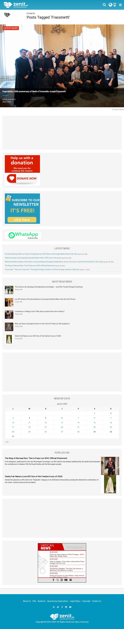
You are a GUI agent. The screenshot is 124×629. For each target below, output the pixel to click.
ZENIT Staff (6, 102)
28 (78, 432)
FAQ (34, 601)
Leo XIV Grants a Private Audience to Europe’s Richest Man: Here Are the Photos (45, 299)
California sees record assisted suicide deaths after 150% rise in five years (33, 258)
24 (13, 432)
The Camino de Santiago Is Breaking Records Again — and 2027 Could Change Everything (49, 287)
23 (111, 427)
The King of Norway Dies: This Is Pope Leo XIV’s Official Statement (30, 266)
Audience (42, 601)
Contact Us (96, 601)
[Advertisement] (62, 133)
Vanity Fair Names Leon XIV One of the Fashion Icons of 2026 (38, 336)
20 (62, 427)
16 (111, 423)
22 (95, 427)
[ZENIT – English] (35, 5)
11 (29, 423)
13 (62, 423)
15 (95, 423)
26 (46, 432)
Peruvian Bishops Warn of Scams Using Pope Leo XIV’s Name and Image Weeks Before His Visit (41, 254)
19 (46, 427)
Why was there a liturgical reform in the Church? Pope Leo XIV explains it (42, 324)
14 (78, 423)
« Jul (6, 442)
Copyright (86, 601)
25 (29, 432)
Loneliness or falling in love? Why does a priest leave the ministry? (40, 311)
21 (78, 427)
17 (13, 427)
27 (62, 432)
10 (13, 423)
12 (46, 423)
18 (29, 427)
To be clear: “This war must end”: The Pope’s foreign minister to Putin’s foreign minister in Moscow (42, 269)
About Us (27, 601)
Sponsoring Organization (57, 601)
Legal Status (75, 601)
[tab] (50, 546)
